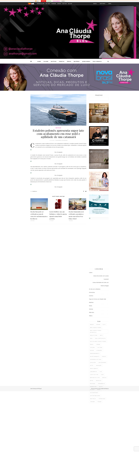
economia (99, 350)
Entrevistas (92, 292)
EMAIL (109, 3)
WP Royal (39, 388)
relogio (92, 389)
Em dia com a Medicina (94, 289)
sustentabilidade (95, 395)
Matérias (76, 61)
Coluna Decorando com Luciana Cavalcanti (101, 277)
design (92, 350)
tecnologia (102, 398)
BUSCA (95, 3)
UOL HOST (47, 3)
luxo (102, 374)
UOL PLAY (64, 3)
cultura (99, 347)
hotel (91, 365)
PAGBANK (53, 3)
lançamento (93, 371)
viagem (99, 401)
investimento (94, 368)
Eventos (61, 61)
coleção (92, 347)
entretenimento (94, 356)
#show (98, 324)
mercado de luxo (95, 377)
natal (91, 380)
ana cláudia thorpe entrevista (95, 331)
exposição (93, 362)
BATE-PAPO (102, 3)
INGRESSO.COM (40, 3)
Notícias (53, 61)
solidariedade (94, 392)
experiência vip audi (95, 359)
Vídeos (69, 61)
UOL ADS (70, 3)
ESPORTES (49, 1)
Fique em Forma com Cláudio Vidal (97, 299)
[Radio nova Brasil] (69, 90)
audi (91, 338)
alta (104, 324)
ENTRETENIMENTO (56, 1)
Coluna (45, 61)
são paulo (93, 398)
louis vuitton (94, 374)
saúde (99, 389)
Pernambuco (101, 383)
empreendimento (94, 353)
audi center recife (100, 338)
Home (39, 61)
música (104, 377)
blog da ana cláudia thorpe (98, 341)
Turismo (92, 401)
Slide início (91, 312)
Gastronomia (102, 362)
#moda (92, 324)
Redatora (34, 191)
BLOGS (63, 1)
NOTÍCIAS (43, 1)
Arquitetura (93, 335)
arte (101, 335)
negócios (98, 380)
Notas (90, 305)
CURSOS (59, 3)
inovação (98, 365)
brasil (92, 344)
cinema (98, 344)
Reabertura (93, 386)
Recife (101, 386)
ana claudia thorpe (95, 327)
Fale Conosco (97, 61)
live (101, 371)
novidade (92, 383)
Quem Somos (86, 61)
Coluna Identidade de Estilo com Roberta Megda (101, 284)
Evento (104, 356)
